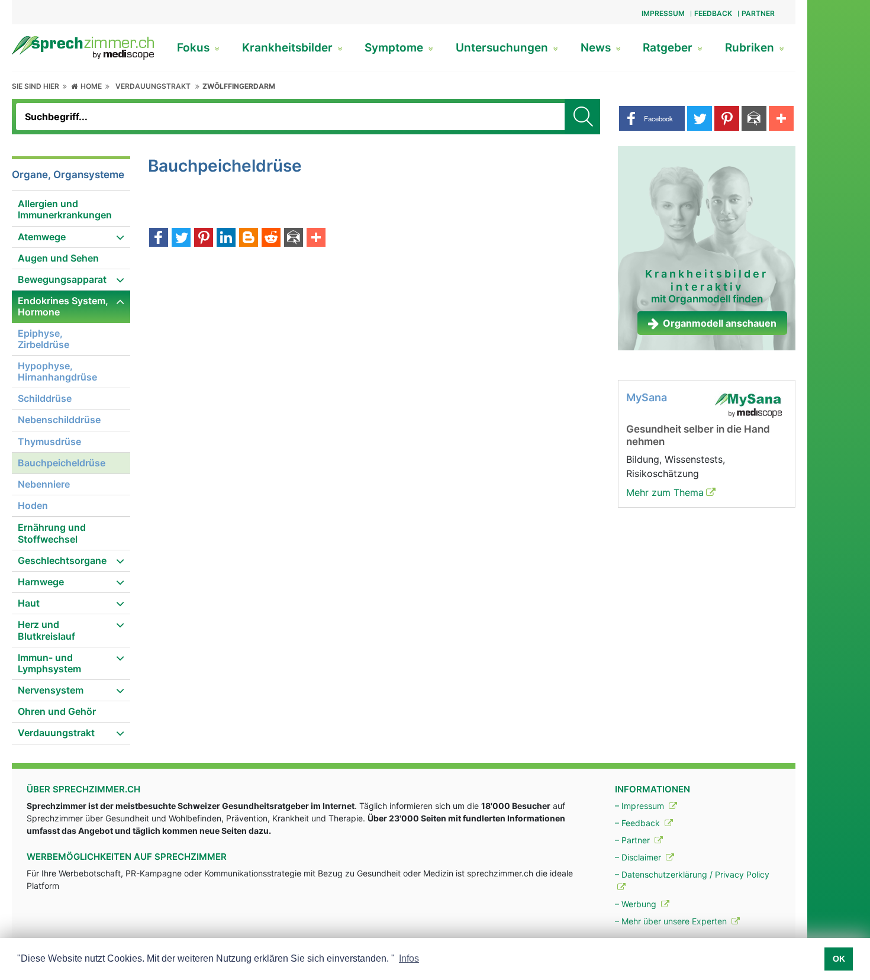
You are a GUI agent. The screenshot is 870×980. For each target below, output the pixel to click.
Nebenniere (44, 484)
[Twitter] (181, 238)
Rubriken (751, 47)
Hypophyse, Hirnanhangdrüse (57, 371)
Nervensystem (50, 690)
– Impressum (640, 806)
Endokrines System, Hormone (63, 306)
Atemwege (42, 237)
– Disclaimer (639, 857)
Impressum (663, 13)
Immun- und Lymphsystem (49, 663)
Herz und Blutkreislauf (46, 629)
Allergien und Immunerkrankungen (65, 209)
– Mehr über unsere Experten (672, 921)
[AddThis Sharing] (316, 238)
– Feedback (638, 823)
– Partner (633, 840)
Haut (29, 603)
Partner (758, 13)
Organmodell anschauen (719, 323)
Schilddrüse (45, 398)
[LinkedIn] (226, 238)
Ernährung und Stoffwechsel (52, 532)
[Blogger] (248, 238)
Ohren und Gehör (57, 711)
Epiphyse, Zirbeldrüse (43, 338)
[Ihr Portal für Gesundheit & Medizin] (83, 47)
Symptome (395, 47)
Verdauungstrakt (153, 86)
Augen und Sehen (58, 258)
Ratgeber (669, 47)
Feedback (713, 13)
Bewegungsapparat (62, 279)
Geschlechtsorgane (62, 560)
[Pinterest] (203, 238)
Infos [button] (409, 958)
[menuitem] (71, 210)
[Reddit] (271, 238)
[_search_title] (582, 116)
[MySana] (748, 405)
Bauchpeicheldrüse (61, 463)
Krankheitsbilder (289, 47)
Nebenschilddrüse (59, 419)
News (597, 47)
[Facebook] (158, 238)
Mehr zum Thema (665, 492)
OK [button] (839, 958)
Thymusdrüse (49, 441)
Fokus (194, 47)
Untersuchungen (503, 47)
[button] (652, 118)
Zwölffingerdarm (238, 86)
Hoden (33, 505)
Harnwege (41, 582)
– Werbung (637, 904)
